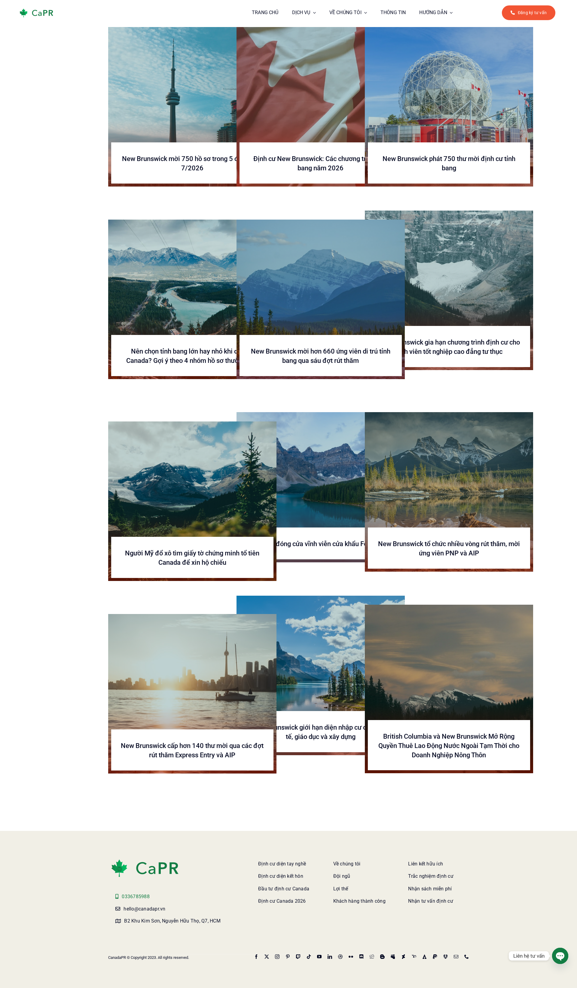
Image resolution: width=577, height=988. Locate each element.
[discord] (361, 956)
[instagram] (277, 956)
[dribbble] (340, 956)
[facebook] (256, 956)
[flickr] (351, 956)
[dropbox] (445, 956)
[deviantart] (403, 956)
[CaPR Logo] (145, 860)
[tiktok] (309, 956)
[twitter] (266, 956)
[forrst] (424, 956)
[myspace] (393, 956)
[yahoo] (414, 956)
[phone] (466, 956)
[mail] (456, 956)
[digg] (372, 956)
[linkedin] (330, 956)
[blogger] (382, 956)
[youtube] (319, 956)
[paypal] (435, 956)
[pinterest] (287, 956)
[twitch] (298, 956)
